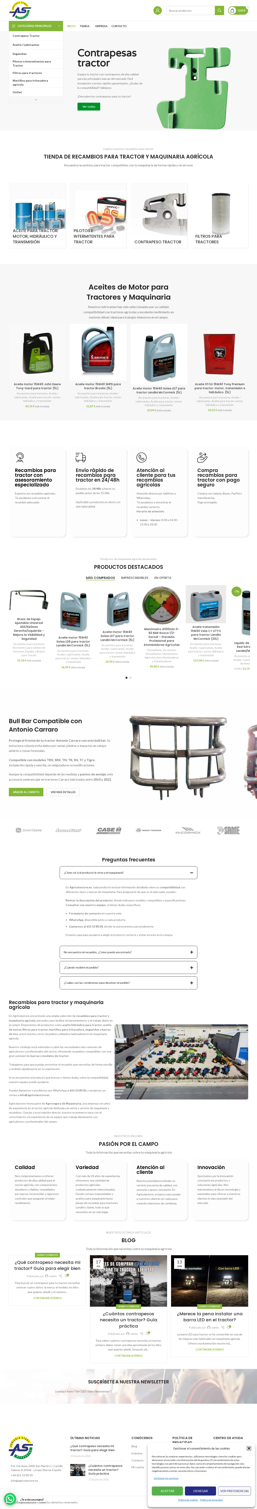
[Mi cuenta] (157, 10)
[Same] (228, 830)
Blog (134, 1446)
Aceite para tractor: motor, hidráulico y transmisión (73, 658)
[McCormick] (188, 830)
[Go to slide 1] (126, 678)
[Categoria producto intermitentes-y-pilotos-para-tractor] (98, 215)
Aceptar (167, 1491)
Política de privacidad (211, 1499)
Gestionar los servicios (166, 1478)
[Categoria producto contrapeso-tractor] (159, 215)
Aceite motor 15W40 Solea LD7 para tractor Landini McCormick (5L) (159, 390)
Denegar (200, 1491)
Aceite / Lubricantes (69, 654)
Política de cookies (188, 1499)
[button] (249, 1448)
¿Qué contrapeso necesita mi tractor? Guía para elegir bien (47, 1265)
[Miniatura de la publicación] (77, 1472)
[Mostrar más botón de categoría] (36, 100)
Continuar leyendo (47, 1298)
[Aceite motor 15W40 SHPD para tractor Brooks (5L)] (98, 352)
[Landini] (69, 830)
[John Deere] (29, 830)
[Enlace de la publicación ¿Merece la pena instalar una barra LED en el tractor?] (209, 1281)
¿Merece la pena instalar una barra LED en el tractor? (210, 1317)
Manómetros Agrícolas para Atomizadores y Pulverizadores (162, 657)
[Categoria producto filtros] (219, 215)
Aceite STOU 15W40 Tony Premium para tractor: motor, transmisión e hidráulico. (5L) (220, 388)
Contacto (138, 1460)
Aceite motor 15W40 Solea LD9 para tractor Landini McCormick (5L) (73, 641)
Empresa (137, 1453)
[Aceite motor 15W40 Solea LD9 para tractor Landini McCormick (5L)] (73, 609)
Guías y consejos (47, 1255)
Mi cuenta (138, 1467)
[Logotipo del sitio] (20, 10)
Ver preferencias (234, 1491)
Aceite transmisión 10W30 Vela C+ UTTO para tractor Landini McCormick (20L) (206, 633)
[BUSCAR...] (219, 10)
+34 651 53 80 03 (22, 1475)
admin (53, 1276)
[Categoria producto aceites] (37, 215)
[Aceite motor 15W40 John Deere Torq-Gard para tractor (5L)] (37, 352)
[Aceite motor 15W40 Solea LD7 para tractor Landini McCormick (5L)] (159, 354)
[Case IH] (108, 830)
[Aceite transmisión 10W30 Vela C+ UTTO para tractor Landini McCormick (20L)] (206, 604)
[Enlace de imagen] (21, 1447)
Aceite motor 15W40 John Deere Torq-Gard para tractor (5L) (37, 386)
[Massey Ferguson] (148, 830)
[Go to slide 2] (131, 678)
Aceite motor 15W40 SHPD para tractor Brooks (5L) (98, 386)
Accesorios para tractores (32, 393)
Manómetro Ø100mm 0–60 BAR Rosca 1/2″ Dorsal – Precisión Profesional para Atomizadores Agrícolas (162, 637)
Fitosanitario (154, 650)
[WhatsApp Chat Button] (10, 1499)
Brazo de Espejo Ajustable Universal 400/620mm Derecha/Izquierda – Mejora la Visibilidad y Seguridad (29, 629)
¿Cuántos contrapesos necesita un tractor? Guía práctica (128, 1320)
